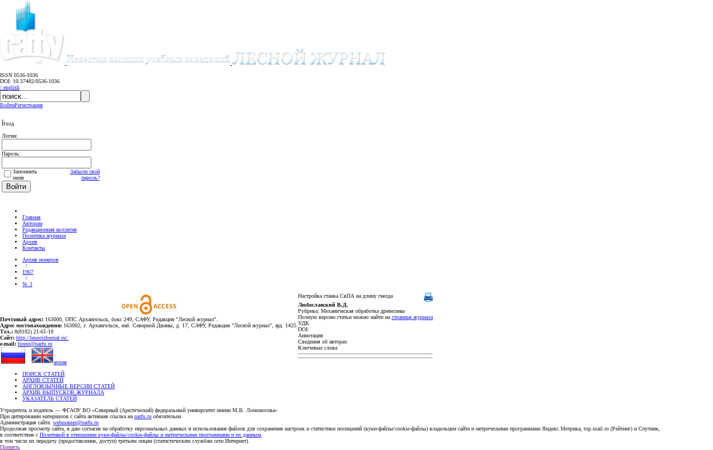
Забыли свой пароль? (85, 174)
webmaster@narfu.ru (76, 422)
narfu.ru (143, 416)
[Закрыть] (2, 117)
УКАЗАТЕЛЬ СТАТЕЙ (49, 398)
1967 (27, 272)
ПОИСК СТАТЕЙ (43, 374)
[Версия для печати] (428, 300)
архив (60, 362)
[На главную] (27, 211)
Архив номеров (40, 260)
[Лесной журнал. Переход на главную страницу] (226, 63)
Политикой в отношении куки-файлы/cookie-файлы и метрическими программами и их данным (150, 435)
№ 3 (27, 284)
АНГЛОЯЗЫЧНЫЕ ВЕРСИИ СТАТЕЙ (68, 386)
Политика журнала (44, 236)
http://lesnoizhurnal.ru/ (42, 338)
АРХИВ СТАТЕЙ (43, 380)
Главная (31, 217)
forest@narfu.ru (35, 344)
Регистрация (28, 105)
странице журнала (412, 317)
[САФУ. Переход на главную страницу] (33, 63)
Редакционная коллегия (49, 229)
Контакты (33, 248)
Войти (7, 105)
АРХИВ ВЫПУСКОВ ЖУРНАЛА (63, 392)
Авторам (32, 223)
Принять (10, 447)
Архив (29, 242)
